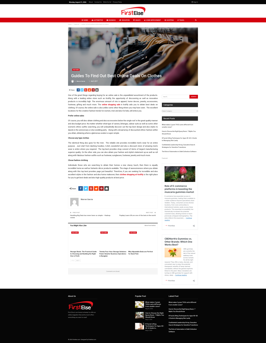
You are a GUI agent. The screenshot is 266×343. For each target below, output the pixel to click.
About (91, 2)
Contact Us (98, 2)
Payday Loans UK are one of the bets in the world (137, 215)
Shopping (170, 20)
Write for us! (107, 2)
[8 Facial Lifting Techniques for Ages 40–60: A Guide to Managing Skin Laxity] (139, 326)
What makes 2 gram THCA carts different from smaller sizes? (153, 304)
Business (112, 20)
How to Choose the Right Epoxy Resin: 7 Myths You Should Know (154, 315)
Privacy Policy (117, 2)
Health (137, 20)
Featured (76, 69)
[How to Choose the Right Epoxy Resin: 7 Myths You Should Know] (139, 315)
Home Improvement (153, 20)
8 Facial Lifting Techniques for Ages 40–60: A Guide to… (154, 326)
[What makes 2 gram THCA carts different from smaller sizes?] (139, 304)
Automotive (98, 20)
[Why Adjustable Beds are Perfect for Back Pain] (142, 240)
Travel (181, 20)
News (86, 20)
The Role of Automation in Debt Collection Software (179, 151)
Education (126, 20)
